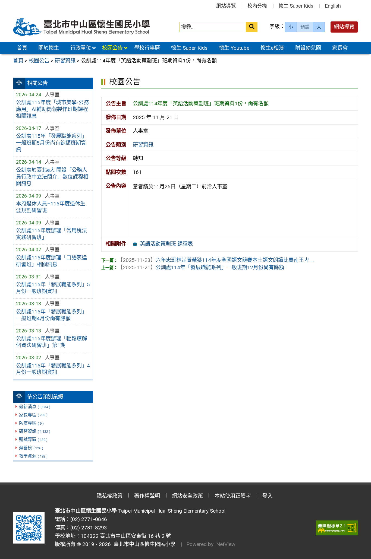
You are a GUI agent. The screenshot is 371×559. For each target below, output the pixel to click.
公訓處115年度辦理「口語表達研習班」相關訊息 (51, 261)
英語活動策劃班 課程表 (166, 244)
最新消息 (34, 406)
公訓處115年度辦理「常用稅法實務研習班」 (51, 233)
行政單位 (80, 48)
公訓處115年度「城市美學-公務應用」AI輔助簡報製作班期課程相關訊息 (52, 109)
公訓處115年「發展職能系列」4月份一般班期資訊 (53, 369)
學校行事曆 (147, 48)
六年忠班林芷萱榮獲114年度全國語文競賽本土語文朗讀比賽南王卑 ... (216, 260)
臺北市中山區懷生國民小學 (143, 544)
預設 (305, 27)
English (333, 6)
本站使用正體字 (233, 496)
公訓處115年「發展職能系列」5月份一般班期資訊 (53, 287)
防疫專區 (31, 423)
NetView (225, 544)
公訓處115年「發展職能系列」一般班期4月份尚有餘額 (51, 315)
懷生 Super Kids (296, 6)
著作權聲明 (147, 496)
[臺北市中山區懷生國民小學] (82, 27)
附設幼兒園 (308, 48)
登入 (267, 496)
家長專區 (33, 414)
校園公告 (112, 48)
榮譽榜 (31, 447)
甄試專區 (33, 439)
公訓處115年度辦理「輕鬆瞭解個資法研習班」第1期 (51, 341)
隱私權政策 (109, 496)
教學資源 (33, 456)
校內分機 (257, 6)
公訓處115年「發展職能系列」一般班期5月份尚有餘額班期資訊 (51, 143)
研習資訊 (34, 431)
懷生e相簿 (272, 48)
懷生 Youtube (234, 48)
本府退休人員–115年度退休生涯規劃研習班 (50, 207)
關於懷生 (48, 48)
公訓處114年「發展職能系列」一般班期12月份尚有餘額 (201, 267)
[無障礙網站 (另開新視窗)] (337, 527)
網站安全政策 (187, 496)
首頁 (22, 48)
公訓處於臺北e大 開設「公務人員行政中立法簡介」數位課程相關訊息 (52, 177)
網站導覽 (226, 6)
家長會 (340, 48)
